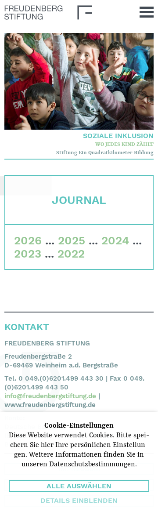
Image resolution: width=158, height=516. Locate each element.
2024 (115, 240)
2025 (71, 240)
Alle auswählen (79, 486)
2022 (71, 253)
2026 (28, 240)
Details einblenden (79, 500)
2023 (27, 253)
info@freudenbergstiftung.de (50, 396)
